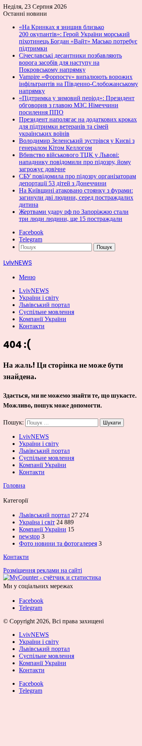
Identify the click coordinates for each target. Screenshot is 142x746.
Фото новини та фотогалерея (58, 543)
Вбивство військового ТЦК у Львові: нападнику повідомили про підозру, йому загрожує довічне (75, 161)
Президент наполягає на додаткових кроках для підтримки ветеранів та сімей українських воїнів (78, 126)
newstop (29, 536)
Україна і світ (37, 522)
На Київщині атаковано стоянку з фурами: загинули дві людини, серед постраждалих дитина (76, 197)
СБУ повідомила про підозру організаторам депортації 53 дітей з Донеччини (77, 180)
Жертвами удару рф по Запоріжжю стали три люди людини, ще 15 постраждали (74, 215)
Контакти (32, 326)
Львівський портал (44, 304)
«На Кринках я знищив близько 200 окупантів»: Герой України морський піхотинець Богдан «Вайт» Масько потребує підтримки (78, 38)
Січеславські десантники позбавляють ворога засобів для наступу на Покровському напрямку (70, 62)
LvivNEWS (34, 290)
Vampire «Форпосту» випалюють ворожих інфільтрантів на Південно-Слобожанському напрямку (78, 83)
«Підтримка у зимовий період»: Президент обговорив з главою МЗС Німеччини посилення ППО (77, 105)
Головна (14, 485)
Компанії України (42, 319)
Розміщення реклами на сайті (42, 570)
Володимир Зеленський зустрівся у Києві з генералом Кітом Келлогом (77, 144)
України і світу (39, 297)
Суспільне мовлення (46, 311)
